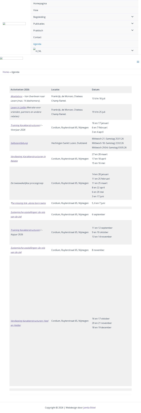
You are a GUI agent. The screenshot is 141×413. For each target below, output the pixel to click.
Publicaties (38, 23)
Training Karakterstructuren (25, 125)
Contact (37, 37)
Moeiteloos (16, 96)
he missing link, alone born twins (29, 203)
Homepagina (40, 3)
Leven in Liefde (18, 107)
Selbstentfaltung (19, 143)
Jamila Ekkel (89, 407)
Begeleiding (39, 16)
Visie (35, 10)
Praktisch (38, 30)
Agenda (37, 44)
